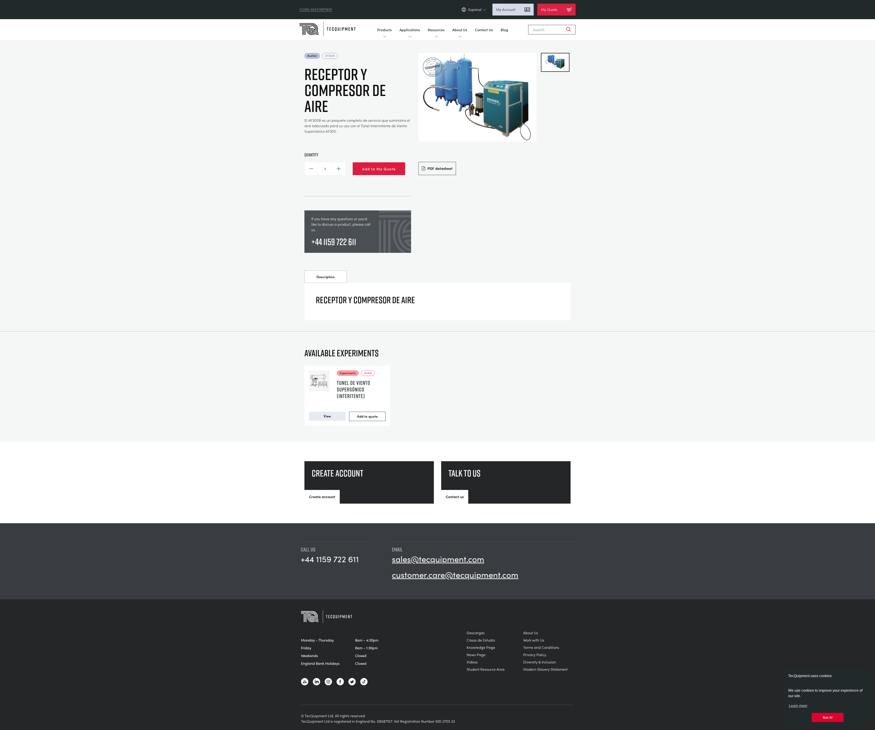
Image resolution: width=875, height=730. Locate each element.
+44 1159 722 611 (333, 242)
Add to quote (367, 416)
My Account (505, 9)
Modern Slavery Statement (545, 669)
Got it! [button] (828, 717)
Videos (472, 662)
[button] (311, 169)
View (327, 416)
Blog (504, 29)
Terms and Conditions (541, 647)
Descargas (476, 632)
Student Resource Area (485, 669)
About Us (459, 29)
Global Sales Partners (315, 9)
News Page (476, 654)
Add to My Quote (379, 168)
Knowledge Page (481, 647)
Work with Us (533, 640)
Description (326, 276)
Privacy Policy (534, 654)
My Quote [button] (549, 9)
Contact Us (484, 29)
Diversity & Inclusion (539, 662)
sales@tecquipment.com (438, 559)
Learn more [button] (798, 706)
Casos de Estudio (481, 640)
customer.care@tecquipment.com (455, 574)
